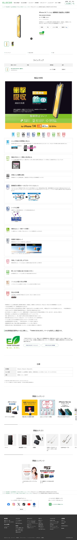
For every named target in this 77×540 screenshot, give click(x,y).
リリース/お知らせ (19, 520)
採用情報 (62, 523)
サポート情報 (57, 2)
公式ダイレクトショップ (54, 523)
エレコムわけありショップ (54, 527)
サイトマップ (13, 537)
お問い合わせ (40, 523)
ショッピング (50, 2)
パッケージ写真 (55, 27)
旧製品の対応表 (18, 532)
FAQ (47, 27)
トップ (3, 6)
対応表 (42, 27)
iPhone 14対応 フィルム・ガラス (23, 6)
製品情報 (8, 6)
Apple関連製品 (13, 6)
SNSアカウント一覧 (7, 537)
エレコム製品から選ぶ (19, 529)
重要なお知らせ (41, 526)
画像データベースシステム (31, 526)
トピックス (30, 2)
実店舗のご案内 (52, 520)
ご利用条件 (17, 537)
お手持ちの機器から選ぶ (20, 527)
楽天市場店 (52, 524)
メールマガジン (41, 527)
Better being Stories (19, 523)
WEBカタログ (29, 524)
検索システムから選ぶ (19, 530)
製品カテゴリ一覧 (7, 520)
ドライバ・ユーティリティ (31, 520)
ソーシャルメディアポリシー (31, 537)
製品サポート (40, 520)
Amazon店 (51, 529)
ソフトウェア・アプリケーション (32, 523)
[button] (18, 518)
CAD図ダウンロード (30, 527)
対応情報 (36, 2)
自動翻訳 (42, 537)
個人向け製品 (16, 2)
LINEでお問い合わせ (41, 529)
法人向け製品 (23, 2)
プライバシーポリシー (23, 537)
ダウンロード (43, 2)
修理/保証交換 (40, 524)
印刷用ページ (64, 27)
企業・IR (62, 520)
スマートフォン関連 (14, 493)
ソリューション (6, 526)
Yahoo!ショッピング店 (53, 526)
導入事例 (5, 527)
